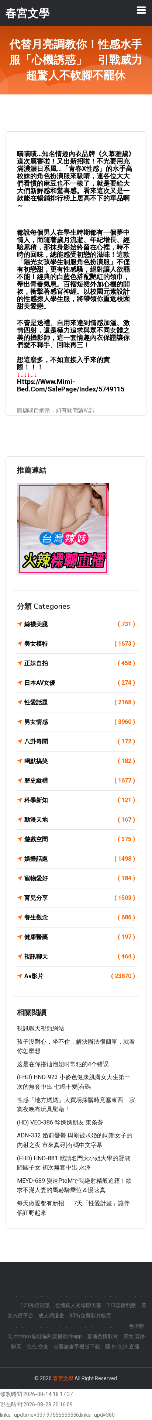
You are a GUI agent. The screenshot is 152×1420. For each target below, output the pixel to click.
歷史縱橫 (79, 780)
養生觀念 (79, 917)
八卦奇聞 (79, 741)
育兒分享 (79, 897)
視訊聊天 (79, 956)
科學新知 (79, 800)
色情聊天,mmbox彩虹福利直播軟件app (76, 1331)
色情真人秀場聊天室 (78, 1305)
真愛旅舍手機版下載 (76, 1347)
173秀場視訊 (35, 1305)
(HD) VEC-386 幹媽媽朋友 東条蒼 (60, 1122)
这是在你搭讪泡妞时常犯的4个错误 (63, 1064)
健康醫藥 (79, 936)
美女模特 (79, 643)
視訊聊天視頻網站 (40, 1028)
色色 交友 (37, 1347)
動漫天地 (79, 819)
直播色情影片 (102, 1336)
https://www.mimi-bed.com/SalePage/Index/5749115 (70, 385)
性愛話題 (79, 702)
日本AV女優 (79, 682)
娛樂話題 (79, 858)
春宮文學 (63, 1378)
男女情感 (79, 721)
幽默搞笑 (79, 760)
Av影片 (79, 976)
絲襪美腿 (79, 624)
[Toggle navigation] (141, 10)
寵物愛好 (79, 878)
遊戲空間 (79, 839)
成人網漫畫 (51, 1316)
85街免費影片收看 (90, 1316)
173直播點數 (121, 1305)
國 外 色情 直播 (122, 1347)
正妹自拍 (79, 663)
